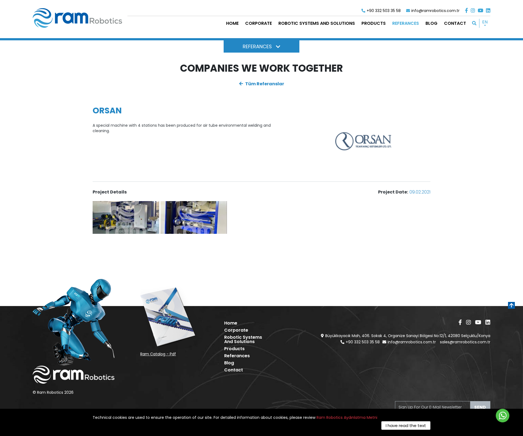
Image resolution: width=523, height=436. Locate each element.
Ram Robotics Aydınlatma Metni (347, 417)
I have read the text (406, 425)
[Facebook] (466, 10)
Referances (237, 356)
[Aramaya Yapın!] (474, 23)
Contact (233, 370)
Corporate (236, 330)
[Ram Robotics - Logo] (77, 18)
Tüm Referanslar (264, 83)
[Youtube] (480, 10)
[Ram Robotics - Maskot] (73, 322)
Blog (229, 363)
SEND (480, 407)
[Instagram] (473, 10)
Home (230, 323)
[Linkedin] (488, 10)
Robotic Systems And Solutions (243, 339)
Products (234, 349)
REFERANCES (257, 46)
